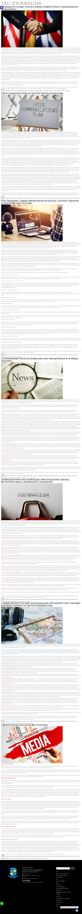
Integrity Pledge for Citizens (62, 888)
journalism (54, 90)
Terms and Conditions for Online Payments (63, 893)
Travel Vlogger (4, 356)
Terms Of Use (59, 902)
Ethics (48, 475)
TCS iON (58, 894)
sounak (6, 90)
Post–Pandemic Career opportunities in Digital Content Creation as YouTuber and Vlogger (40, 202)
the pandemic (11, 647)
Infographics (65, 599)
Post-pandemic (69, 198)
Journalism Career (5, 723)
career (30, 198)
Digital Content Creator (43, 354)
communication (45, 90)
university (68, 90)
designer (53, 856)
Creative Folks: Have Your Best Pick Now (24, 725)
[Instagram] (29, 880)
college (43, 198)
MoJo (15, 723)
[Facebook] (24, 880)
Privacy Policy (59, 900)
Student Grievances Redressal (63, 898)
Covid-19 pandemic (5, 645)
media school (28, 858)
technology (75, 354)
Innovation (63, 475)
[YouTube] (27, 880)
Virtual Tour (58, 884)
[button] (1, 7)
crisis (54, 198)
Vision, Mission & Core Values (62, 873)
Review (57, 906)
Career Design (59, 877)
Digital (39, 599)
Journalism (19, 475)
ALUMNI (58, 904)
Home (57, 871)
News (18, 723)
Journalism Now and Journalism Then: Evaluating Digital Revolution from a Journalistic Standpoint (35, 480)
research (28, 477)
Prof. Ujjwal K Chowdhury (10, 856)
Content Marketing (21, 354)
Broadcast (20, 599)
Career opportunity (37, 198)
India (51, 90)
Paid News (7, 477)
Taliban (63, 90)
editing (65, 856)
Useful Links (58, 890)
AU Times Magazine (60, 881)
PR (74, 198)
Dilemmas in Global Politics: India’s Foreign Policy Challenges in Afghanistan (39, 8)
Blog (57, 882)
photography (34, 858)
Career (14, 354)
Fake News (48, 599)
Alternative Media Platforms (27, 475)
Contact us (58, 896)
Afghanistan (25, 90)
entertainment (75, 856)
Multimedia (7, 601)
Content (35, 721)
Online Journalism (24, 723)
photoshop (40, 858)
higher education (53, 354)
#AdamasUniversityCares (61, 875)
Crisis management (25, 198)
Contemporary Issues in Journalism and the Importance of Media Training (39, 359)
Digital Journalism (51, 721)
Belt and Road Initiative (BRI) (35, 90)
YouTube (15, 356)
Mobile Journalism (10, 668)
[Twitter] (23, 880)
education (58, 198)
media (72, 475)
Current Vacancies (60, 886)
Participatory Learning (67, 354)
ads (30, 856)
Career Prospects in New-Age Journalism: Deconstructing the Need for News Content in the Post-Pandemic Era (40, 604)
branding (34, 856)
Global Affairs (20, 90)
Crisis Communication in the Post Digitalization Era (32, 93)
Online (11, 601)
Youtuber (19, 356)
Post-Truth (23, 477)
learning (76, 599)
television (23, 601)
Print (20, 601)
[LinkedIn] (26, 880)
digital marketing (59, 856)
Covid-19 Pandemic (42, 721)
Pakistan (59, 90)
